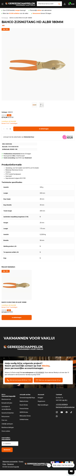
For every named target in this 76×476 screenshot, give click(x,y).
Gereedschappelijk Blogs (27, 397)
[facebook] (66, 412)
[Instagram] (57, 412)
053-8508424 (40, 372)
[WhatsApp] (57, 416)
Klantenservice (6, 399)
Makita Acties (24, 401)
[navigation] (34, 105)
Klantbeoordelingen (8, 427)
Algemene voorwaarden (10, 461)
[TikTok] (71, 412)
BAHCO (10, 112)
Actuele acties (25, 394)
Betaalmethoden (7, 403)
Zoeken (59, 4)
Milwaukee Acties (25, 416)
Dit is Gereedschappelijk (8, 395)
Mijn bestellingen (43, 405)
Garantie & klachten (8, 413)
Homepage (5, 18)
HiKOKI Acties (24, 412)
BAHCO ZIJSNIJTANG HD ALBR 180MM (14, 302)
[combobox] (49, 3)
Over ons (4, 420)
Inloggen (40, 397)
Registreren (41, 401)
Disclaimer (10, 464)
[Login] (65, 4)
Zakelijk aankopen (7, 424)
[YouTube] (62, 412)
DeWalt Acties (24, 419)
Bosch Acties (24, 405)
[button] (10, 129)
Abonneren (7, 449)
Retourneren (6, 416)
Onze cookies (6, 431)
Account (41, 394)
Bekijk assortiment (3, 4)
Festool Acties (24, 408)
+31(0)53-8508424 (62, 404)
